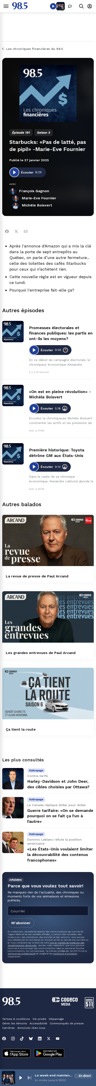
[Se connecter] (89, 6)
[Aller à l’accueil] (20, 8)
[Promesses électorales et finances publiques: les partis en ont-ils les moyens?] (13, 331)
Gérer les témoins (14, 1023)
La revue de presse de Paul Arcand (37, 576)
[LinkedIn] (40, 1038)
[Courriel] (25, 231)
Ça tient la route (21, 729)
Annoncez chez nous (31, 1027)
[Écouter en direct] (53, 6)
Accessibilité (38, 1023)
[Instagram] (13, 1038)
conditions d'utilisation (65, 953)
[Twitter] (16, 231)
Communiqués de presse (67, 1023)
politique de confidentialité (21, 953)
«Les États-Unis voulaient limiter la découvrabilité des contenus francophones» (60, 854)
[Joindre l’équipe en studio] (70, 6)
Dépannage (56, 1019)
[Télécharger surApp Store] (16, 1054)
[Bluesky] (31, 1038)
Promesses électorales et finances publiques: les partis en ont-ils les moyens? (61, 333)
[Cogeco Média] (65, 1004)
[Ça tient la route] (48, 693)
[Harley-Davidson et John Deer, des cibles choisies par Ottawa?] (13, 778)
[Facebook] (7, 231)
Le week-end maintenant (53, 1075)
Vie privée (39, 1019)
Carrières (8, 1027)
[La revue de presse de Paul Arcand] (48, 540)
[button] (20, 1077)
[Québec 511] (89, 1007)
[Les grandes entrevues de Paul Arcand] (48, 617)
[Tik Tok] (22, 1038)
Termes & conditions (16, 1019)
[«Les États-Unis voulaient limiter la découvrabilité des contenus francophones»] (13, 842)
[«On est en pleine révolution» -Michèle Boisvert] (13, 395)
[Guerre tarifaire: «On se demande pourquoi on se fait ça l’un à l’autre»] (13, 807)
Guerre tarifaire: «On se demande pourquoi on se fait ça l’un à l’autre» (60, 816)
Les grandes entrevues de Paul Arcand (40, 653)
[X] (48, 1038)
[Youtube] (57, 1038)
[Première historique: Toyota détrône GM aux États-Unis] (13, 454)
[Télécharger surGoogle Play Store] (49, 1054)
